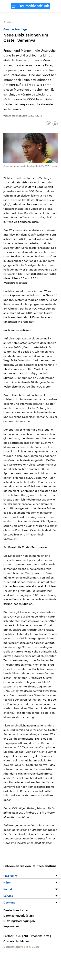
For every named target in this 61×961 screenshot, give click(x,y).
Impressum (11, 926)
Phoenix (37, 935)
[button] (5, 6)
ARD (19, 935)
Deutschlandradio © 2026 (21, 946)
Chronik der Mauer (16, 941)
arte (47, 935)
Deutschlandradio (15, 910)
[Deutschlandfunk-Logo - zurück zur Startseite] (30, 6)
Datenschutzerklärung (18, 915)
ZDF (26, 935)
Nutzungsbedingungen (19, 920)
